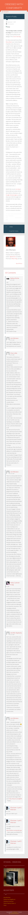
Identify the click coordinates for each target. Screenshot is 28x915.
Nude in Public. (11, 16)
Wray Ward (9, 42)
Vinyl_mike (13, 353)
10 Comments (10, 24)
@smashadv (10, 219)
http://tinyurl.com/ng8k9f (15, 798)
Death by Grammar (9, 901)
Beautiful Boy (7, 897)
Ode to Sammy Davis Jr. (10, 903)
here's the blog (17, 36)
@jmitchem (13, 256)
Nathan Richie (14, 278)
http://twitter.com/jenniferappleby (15, 830)
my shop (18, 189)
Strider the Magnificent (9, 899)
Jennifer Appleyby (16, 633)
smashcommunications (11, 217)
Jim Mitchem (14, 338)
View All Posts (19, 263)
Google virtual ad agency (12, 195)
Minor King (14, 258)
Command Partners (14, 913)
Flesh (5, 905)
